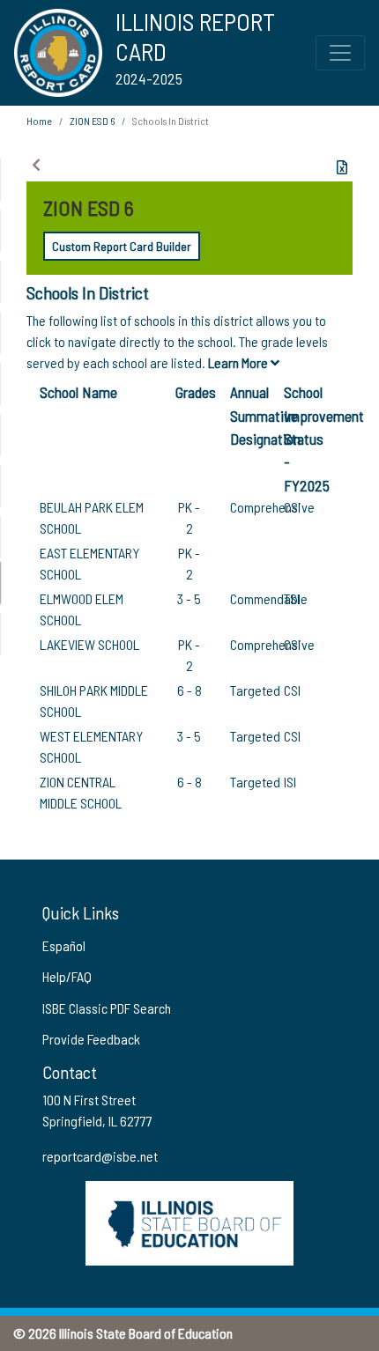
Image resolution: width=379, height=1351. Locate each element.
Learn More (239, 362)
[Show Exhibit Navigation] (36, 164)
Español (63, 945)
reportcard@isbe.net (100, 1156)
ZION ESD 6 (92, 120)
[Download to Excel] (342, 167)
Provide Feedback (91, 1038)
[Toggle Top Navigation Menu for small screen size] (340, 52)
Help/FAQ (67, 976)
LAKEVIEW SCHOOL (89, 644)
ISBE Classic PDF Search (106, 1008)
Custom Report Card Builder (121, 246)
